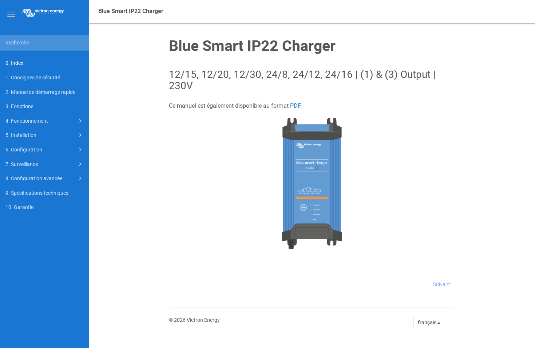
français (427, 322)
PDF (295, 105)
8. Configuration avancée (33, 178)
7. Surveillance (21, 164)
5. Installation (20, 135)
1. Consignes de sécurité (32, 77)
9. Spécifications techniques (36, 193)
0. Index (14, 63)
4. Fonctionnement (26, 121)
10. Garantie (19, 207)
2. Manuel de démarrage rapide (40, 92)
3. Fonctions (19, 106)
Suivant (441, 284)
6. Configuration (23, 150)
